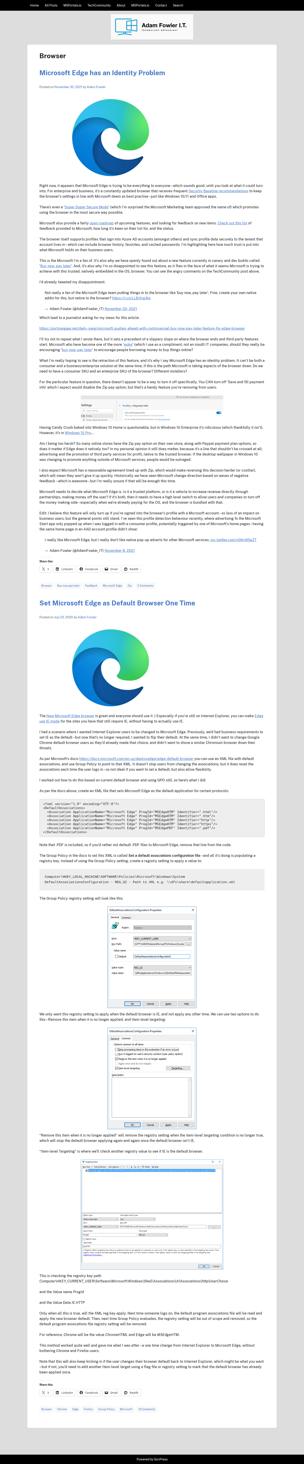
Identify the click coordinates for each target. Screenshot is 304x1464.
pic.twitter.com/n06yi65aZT (234, 540)
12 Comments (146, 1409)
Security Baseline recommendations (218, 191)
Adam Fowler (96, 87)
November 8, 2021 (120, 551)
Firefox (88, 1409)
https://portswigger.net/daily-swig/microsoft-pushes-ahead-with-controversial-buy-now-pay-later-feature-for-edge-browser (142, 328)
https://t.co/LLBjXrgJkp (131, 298)
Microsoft (126, 1409)
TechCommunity (99, 5)
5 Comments (145, 585)
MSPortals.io (72, 5)
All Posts (51, 5)
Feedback (91, 585)
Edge (75, 1409)
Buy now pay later (68, 585)
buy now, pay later (77, 350)
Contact (161, 5)
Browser (46, 585)
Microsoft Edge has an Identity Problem (102, 73)
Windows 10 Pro (78, 433)
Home (34, 5)
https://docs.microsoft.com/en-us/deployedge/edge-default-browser (136, 759)
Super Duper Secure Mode (86, 207)
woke (128, 344)
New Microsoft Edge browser (70, 716)
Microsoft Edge (112, 585)
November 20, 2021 (121, 309)
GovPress (161, 1459)
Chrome (62, 1409)
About (121, 5)
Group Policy (106, 1409)
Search (178, 5)
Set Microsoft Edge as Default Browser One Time (117, 603)
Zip (130, 585)
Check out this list (232, 223)
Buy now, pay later (55, 266)
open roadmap (102, 223)
